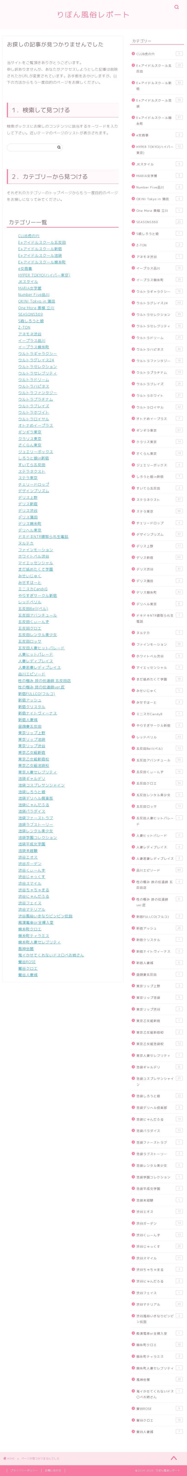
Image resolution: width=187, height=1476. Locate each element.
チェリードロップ (33, 484)
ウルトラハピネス (33, 386)
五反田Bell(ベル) (33, 608)
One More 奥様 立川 (36, 307)
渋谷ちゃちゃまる (33, 890)
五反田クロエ (30, 628)
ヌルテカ (26, 543)
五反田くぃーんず (33, 621)
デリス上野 (28, 497)
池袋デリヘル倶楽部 (35, 798)
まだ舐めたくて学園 (35, 569)
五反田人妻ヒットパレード (41, 648)
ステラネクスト (31, 471)
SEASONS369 (30, 314)
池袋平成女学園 (31, 844)
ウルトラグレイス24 (36, 360)
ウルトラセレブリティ (37, 373)
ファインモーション (35, 549)
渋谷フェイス (30, 903)
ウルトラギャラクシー (37, 353)
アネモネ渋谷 (30, 333)
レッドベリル (30, 602)
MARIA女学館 (30, 288)
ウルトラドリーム (33, 379)
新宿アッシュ (30, 700)
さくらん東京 (30, 445)
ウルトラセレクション (37, 366)
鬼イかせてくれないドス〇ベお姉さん (51, 955)
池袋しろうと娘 (31, 791)
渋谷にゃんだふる (33, 896)
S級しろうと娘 (31, 320)
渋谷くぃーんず (31, 870)
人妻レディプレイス (35, 661)
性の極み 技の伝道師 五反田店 (44, 680)
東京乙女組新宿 (31, 752)
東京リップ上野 (31, 732)
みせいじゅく (30, 575)
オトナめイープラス (35, 425)
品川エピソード (31, 674)
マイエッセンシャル (35, 562)
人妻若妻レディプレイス (39, 667)
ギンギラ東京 (30, 432)
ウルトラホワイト (33, 412)
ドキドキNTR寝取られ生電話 (43, 536)
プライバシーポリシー (24, 1470)
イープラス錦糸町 (33, 347)
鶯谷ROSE (27, 961)
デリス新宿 (28, 503)
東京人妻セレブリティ (37, 772)
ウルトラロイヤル (33, 419)
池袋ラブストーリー (35, 824)
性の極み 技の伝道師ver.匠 (41, 687)
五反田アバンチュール (37, 615)
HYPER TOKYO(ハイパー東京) (44, 275)
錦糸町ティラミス (33, 935)
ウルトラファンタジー (37, 392)
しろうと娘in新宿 (33, 458)
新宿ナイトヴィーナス (37, 713)
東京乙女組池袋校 (33, 765)
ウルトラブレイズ (33, 406)
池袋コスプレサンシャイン (41, 785)
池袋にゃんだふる (33, 804)
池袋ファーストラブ (35, 817)
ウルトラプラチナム (35, 399)
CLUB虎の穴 (28, 235)
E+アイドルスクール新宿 (40, 248)
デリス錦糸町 (30, 523)
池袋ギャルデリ (31, 778)
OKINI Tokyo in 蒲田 (36, 301)
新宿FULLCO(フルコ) (36, 693)
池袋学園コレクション (37, 837)
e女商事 (25, 268)
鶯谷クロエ (28, 968)
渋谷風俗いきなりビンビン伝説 (45, 916)
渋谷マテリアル (31, 909)
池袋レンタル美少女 (35, 830)
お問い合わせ (53, 1470)
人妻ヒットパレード (35, 654)
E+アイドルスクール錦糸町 (42, 262)
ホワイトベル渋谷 (33, 556)
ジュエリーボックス (35, 451)
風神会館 (26, 948)
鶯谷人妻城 (28, 974)
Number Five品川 (33, 294)
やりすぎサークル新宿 (37, 595)
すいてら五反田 (31, 464)
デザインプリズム (33, 490)
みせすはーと (30, 582)
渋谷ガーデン (30, 863)
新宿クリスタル (31, 706)
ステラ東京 (28, 477)
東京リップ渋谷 (31, 745)
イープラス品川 (31, 340)
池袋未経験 (28, 850)
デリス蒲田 (28, 517)
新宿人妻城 (28, 719)
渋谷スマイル (30, 883)
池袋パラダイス (31, 811)
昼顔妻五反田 (30, 726)
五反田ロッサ (30, 641)
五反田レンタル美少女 (37, 634)
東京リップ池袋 (31, 739)
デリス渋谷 (28, 510)
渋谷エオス (28, 857)
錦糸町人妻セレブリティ (39, 942)
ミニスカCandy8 (33, 588)
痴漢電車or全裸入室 (36, 922)
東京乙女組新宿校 (33, 759)
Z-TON (24, 327)
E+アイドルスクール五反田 (42, 242)
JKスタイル (28, 281)
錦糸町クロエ (30, 929)
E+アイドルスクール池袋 (40, 255)
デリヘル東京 (30, 530)
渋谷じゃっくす (31, 876)
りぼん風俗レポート (93, 14)
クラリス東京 (30, 438)
